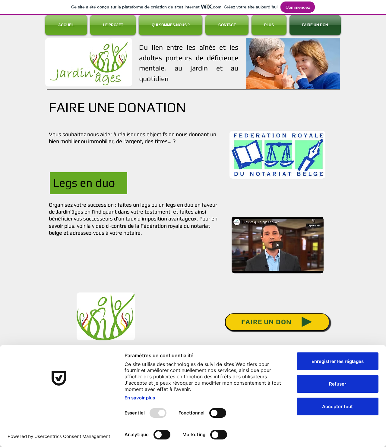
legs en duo (179, 205)
